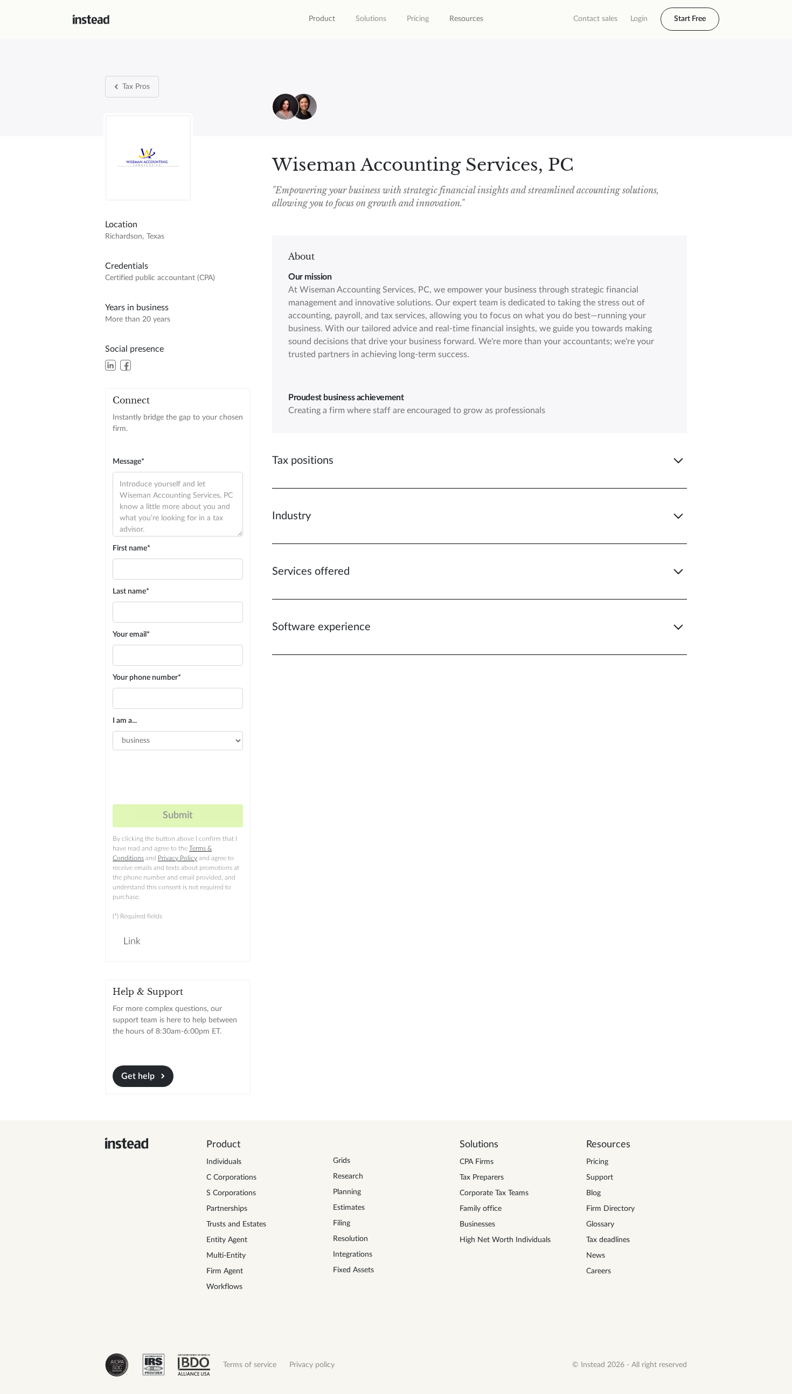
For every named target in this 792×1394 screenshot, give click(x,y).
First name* (131, 548)
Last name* (131, 591)
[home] (91, 19)
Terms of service (249, 1365)
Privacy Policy (177, 858)
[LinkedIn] (110, 365)
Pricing (418, 19)
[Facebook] (125, 365)
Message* (128, 461)
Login (639, 19)
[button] (322, 19)
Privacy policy (312, 1365)
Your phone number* (147, 677)
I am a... (125, 720)
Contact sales (595, 19)
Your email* (131, 634)
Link (132, 941)
